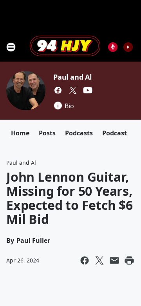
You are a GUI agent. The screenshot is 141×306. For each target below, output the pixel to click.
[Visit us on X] (73, 90)
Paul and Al (72, 77)
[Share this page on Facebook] (84, 260)
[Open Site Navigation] (11, 47)
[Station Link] (65, 47)
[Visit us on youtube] (87, 90)
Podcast (114, 133)
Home (20, 133)
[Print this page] (129, 260)
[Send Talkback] (113, 47)
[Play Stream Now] (128, 47)
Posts (47, 133)
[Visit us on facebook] (58, 90)
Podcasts (79, 133)
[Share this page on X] (99, 260)
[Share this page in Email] (114, 260)
